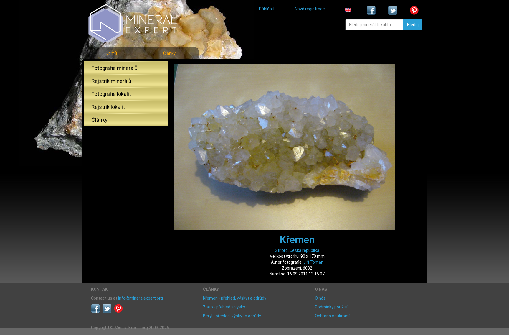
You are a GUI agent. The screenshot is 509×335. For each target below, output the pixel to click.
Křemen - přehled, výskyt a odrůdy (234, 298)
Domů (111, 53)
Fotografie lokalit (111, 94)
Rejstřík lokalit (108, 107)
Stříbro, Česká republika (297, 250)
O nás (320, 298)
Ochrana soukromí (332, 315)
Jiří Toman (313, 262)
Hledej (413, 24)
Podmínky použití (331, 307)
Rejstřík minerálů (111, 81)
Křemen (297, 239)
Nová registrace (310, 8)
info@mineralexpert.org (140, 298)
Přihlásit (267, 8)
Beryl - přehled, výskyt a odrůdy (232, 315)
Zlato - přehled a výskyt (225, 307)
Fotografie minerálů (115, 68)
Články (169, 53)
